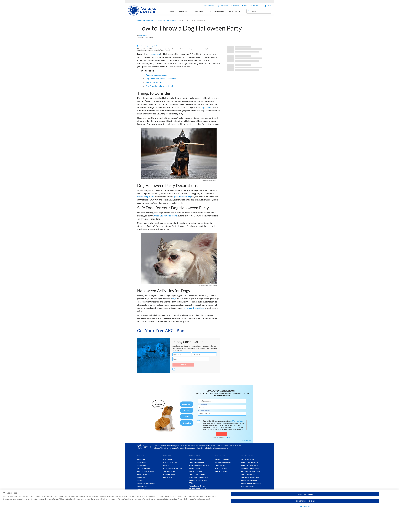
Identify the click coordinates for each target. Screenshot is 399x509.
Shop (245, 6)
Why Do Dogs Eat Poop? (250, 474)
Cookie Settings (305, 506)
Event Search (210, 6)
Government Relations (197, 474)
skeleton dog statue (145, 196)
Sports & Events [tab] (199, 11)
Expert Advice (148, 20)
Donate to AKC (220, 465)
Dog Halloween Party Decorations (160, 78)
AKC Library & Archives (145, 471)
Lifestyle (158, 20)
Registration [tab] (183, 11)
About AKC (141, 459)
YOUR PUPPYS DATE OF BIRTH (204, 410)
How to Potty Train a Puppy (251, 483)
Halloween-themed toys (193, 308)
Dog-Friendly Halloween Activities (160, 86)
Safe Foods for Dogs (154, 82)
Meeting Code (142, 486)
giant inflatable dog (182, 196)
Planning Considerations (156, 75)
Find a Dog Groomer (170, 462)
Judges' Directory (195, 471)
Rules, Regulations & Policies (199, 465)
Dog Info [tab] (171, 11)
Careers (140, 480)
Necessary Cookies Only (305, 501)
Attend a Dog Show (222, 459)
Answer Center (194, 468)
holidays (151, 46)
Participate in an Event (223, 462)
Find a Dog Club (221, 468)
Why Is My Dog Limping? (250, 477)
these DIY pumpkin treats (165, 215)
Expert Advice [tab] (234, 11)
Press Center (141, 477)
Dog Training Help (169, 471)
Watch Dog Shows (247, 459)
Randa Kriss (143, 35)
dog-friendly (206, 107)
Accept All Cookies (305, 494)
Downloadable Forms (196, 462)
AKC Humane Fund (222, 471)
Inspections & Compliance (198, 477)
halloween (157, 46)
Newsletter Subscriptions (146, 483)
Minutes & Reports (144, 468)
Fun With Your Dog (169, 20)
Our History (141, 465)
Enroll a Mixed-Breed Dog (172, 468)
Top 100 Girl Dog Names (249, 462)
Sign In (269, 6)
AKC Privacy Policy (247, 440)
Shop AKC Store (169, 474)
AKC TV (255, 6)
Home (139, 20)
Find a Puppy (224, 6)
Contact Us (141, 489)
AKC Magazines (169, 477)
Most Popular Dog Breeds (250, 468)
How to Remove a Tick (249, 480)
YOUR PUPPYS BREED (202, 404)
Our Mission (141, 462)
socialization (143, 46)
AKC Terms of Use (236, 421)
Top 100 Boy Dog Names (250, 465)
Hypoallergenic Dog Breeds (250, 471)
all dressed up (153, 54)
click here (228, 437)
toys (174, 298)
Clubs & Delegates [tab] (217, 11)
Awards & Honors (143, 474)
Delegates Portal (195, 459)
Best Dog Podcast (247, 486)
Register (236, 6)
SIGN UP (222, 434)
